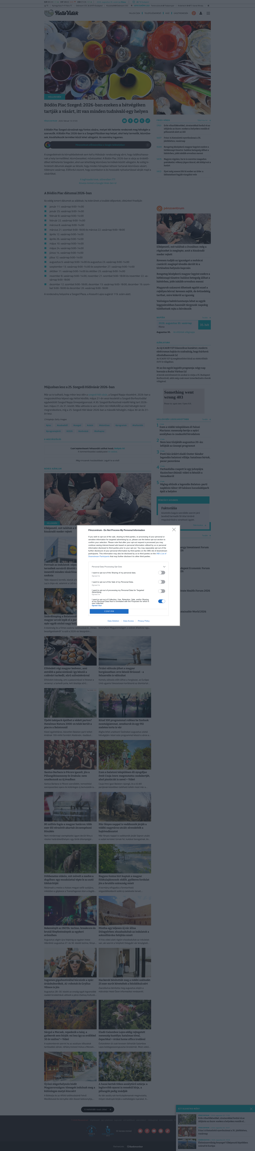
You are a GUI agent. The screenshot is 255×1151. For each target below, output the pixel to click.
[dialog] (128, 575)
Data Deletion (113, 621)
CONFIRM (109, 611)
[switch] (161, 572)
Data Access (128, 621)
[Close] (174, 530)
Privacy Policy (144, 621)
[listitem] (128, 566)
